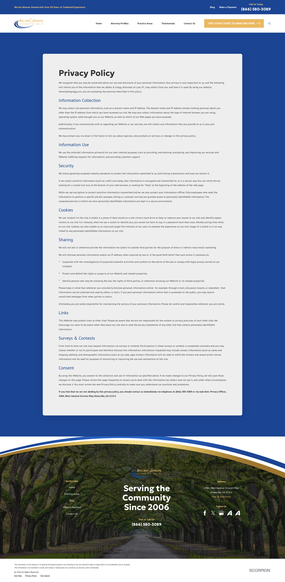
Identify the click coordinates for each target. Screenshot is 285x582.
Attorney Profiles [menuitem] (120, 23)
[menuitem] (18, 576)
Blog (212, 7)
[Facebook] (204, 513)
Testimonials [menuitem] (168, 23)
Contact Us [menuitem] (189, 23)
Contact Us (72, 513)
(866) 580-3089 (256, 9)
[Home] (28, 23)
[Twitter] (213, 513)
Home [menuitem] (99, 23)
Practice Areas (71, 494)
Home (72, 487)
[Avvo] (229, 513)
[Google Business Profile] (221, 513)
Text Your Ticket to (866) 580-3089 (231, 23)
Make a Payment (228, 7)
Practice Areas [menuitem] (145, 23)
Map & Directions (221, 496)
